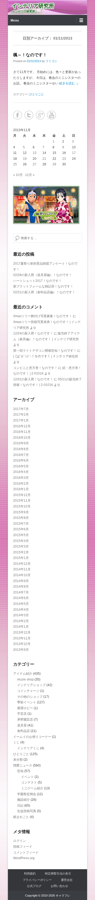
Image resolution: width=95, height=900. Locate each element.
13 (34, 153)
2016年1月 (21, 489)
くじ (16, 742)
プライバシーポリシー (37, 879)
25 (15, 164)
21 (44, 159)
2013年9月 (21, 650)
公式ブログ (34, 886)
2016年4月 (21, 472)
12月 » (30, 175)
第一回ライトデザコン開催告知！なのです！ (45, 350)
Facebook (17, 115)
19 (25, 159)
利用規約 (30, 873)
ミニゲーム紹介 (32, 788)
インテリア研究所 (33, 6)
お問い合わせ (59, 886)
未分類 (18, 759)
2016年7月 (21, 455)
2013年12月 (22, 632)
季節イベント (26, 702)
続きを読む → (69, 83)
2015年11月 (22, 500)
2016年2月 (21, 483)
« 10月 (18, 175)
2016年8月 (21, 449)
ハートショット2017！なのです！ (37, 281)
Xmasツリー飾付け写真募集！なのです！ (42, 316)
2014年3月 (21, 615)
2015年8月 (21, 518)
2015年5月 (21, 535)
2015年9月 (21, 512)
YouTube (51, 115)
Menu (15, 20)
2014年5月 (21, 604)
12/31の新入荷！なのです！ (33, 379)
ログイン (19, 841)
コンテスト (29, 782)
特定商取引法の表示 (58, 873)
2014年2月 (21, 621)
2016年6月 (21, 460)
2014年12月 (22, 564)
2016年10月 (22, 438)
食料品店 (23, 731)
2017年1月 (21, 420)
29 (54, 164)
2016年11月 (22, 432)
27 (34, 164)
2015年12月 (22, 495)
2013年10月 (22, 644)
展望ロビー (25, 708)
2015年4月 (21, 541)
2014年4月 (21, 610)
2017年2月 (21, 414)
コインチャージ (28, 691)
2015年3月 (21, 546)
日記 (20, 805)
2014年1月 (21, 626)
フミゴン (51, 61)
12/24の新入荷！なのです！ (33, 333)
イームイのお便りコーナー (32, 737)
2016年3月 (21, 478)
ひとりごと (36, 94)
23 (64, 159)
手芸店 (22, 714)
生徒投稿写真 (26, 811)
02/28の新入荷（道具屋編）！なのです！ (42, 275)
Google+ (40, 115)
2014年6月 (21, 598)
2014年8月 (21, 586)
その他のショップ (29, 697)
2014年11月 (22, 569)
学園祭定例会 (26, 794)
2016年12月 (22, 426)
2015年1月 (21, 558)
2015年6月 (21, 529)
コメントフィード (26, 852)
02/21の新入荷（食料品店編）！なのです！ (44, 292)
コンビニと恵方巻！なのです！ (35, 368)
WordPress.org (24, 858)
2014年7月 (21, 592)
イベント (27, 777)
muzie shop (25, 679)
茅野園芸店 (25, 719)
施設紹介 (23, 800)
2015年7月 (21, 524)
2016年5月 (21, 466)
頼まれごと (21, 817)
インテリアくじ (28, 748)
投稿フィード (22, 847)
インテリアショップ (31, 685)
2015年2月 (21, 552)
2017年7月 (21, 409)
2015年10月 (22, 506)
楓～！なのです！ (30, 55)
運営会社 (67, 879)
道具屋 (22, 725)
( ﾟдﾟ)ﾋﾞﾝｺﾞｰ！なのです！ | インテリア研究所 (45, 356)
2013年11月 (22, 638)
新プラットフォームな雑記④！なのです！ (43, 286)
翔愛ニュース (22, 765)
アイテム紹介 (22, 673)
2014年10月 (22, 575)
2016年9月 (21, 443)
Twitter (29, 115)
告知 (20, 771)
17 (74, 153)
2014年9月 (21, 581)
